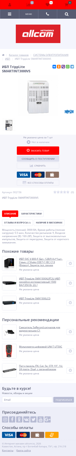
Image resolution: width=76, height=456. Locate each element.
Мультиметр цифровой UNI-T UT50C (40, 346)
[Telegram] (72, 66)
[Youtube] (40, 419)
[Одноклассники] (59, 66)
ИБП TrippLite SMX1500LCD (34, 298)
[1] (55, 192)
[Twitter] (33, 419)
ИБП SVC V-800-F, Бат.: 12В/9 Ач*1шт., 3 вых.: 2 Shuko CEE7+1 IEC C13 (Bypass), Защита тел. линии (41, 262)
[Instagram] (5, 419)
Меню (28, 14)
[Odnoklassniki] (19, 419)
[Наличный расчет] (52, 175)
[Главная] (3, 55)
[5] (68, 192)
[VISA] (23, 175)
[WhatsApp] (68, 66)
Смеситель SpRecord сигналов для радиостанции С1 (39, 329)
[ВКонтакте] (54, 66)
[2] (58, 192)
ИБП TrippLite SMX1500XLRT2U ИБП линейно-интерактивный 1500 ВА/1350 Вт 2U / (39, 282)
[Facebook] (12, 419)
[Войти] (9, 4)
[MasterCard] (38, 175)
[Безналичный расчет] (52, 435)
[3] (61, 192)
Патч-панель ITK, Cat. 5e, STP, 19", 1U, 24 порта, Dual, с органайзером (41, 367)
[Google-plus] (48, 419)
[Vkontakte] (26, 419)
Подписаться (64, 399)
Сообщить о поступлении (38, 158)
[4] (64, 192)
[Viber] (63, 66)
